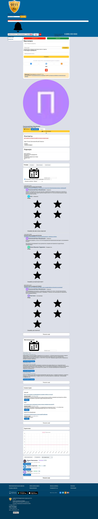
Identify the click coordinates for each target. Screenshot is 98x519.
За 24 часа (47, 165)
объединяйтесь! (20, 13)
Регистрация (73, 488)
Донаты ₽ (58, 38)
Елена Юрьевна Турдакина (37, 247)
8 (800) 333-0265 (71, 34)
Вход (9, 32)
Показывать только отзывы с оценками (34, 179)
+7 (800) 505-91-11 (13, 505)
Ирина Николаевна (32, 460)
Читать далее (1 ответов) (29, 379)
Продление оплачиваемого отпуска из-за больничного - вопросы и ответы (40, 236)
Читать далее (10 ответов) (29, 361)
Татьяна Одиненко (32, 465)
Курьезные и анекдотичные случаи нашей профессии (35, 414)
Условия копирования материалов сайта (22, 503)
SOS (40, 34)
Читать (26, 399)
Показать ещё (46, 334)
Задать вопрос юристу (34, 485)
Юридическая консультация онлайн (16, 15)
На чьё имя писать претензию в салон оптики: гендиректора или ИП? (39, 404)
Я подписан (37, 457)
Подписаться (35, 38)
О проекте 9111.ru (54, 488)
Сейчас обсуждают (21, 34)
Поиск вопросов (33, 488)
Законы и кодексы (54, 485)
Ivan (31, 196)
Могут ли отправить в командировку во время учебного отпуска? (38, 394)
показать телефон (28, 145)
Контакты (73, 485)
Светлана (33, 295)
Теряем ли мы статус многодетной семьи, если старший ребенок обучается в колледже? (43, 287)
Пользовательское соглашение (38, 75)
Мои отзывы (39, 165)
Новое (29, 34)
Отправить (65, 47)
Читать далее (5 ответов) (29, 370)
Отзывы (32, 165)
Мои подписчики (28, 457)
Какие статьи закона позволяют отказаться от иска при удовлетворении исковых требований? (45, 188)
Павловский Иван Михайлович (37, 190)
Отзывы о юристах (13, 488)
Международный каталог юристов (16, 485)
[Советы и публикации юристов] (14, 6)
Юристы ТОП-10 (11, 34)
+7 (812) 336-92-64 (13, 508)
